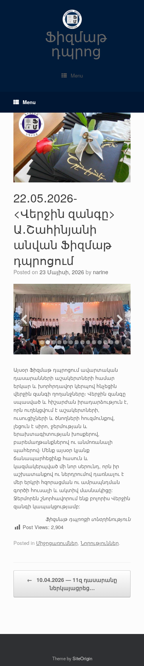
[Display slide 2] (48, 342)
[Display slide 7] (76, 342)
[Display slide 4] (59, 342)
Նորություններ (100, 542)
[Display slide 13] (111, 342)
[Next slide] (120, 319)
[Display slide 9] (88, 342)
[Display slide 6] (71, 342)
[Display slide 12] (105, 342)
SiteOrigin (82, 658)
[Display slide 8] (82, 342)
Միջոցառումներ (57, 542)
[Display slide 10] (94, 342)
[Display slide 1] (42, 342)
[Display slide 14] (117, 342)
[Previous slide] (24, 319)
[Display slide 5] (65, 342)
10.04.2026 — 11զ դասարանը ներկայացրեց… (72, 584)
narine (100, 272)
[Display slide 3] (53, 342)
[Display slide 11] (100, 342)
